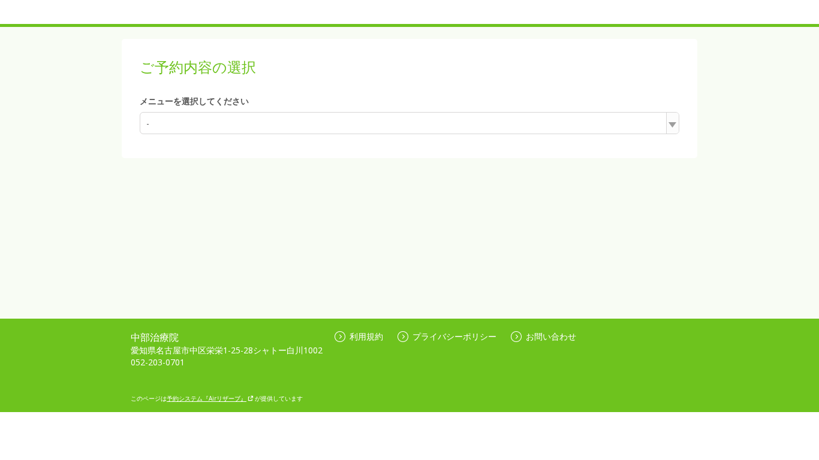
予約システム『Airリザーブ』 (206, 398)
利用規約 (366, 336)
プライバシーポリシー (454, 336)
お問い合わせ (551, 336)
